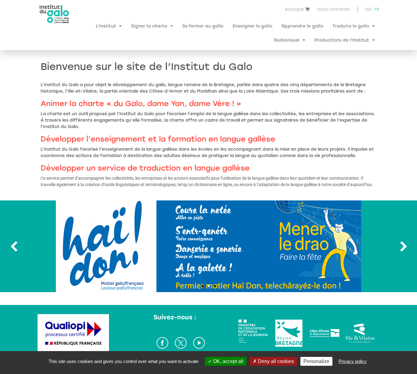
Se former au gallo (202, 25)
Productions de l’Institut (341, 39)
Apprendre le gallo (302, 25)
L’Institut (106, 25)
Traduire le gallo (350, 25)
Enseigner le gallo (252, 25)
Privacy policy (353, 361)
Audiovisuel (286, 39)
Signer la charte (149, 25)
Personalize (316, 361)
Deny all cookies (275, 361)
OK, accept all (227, 361)
